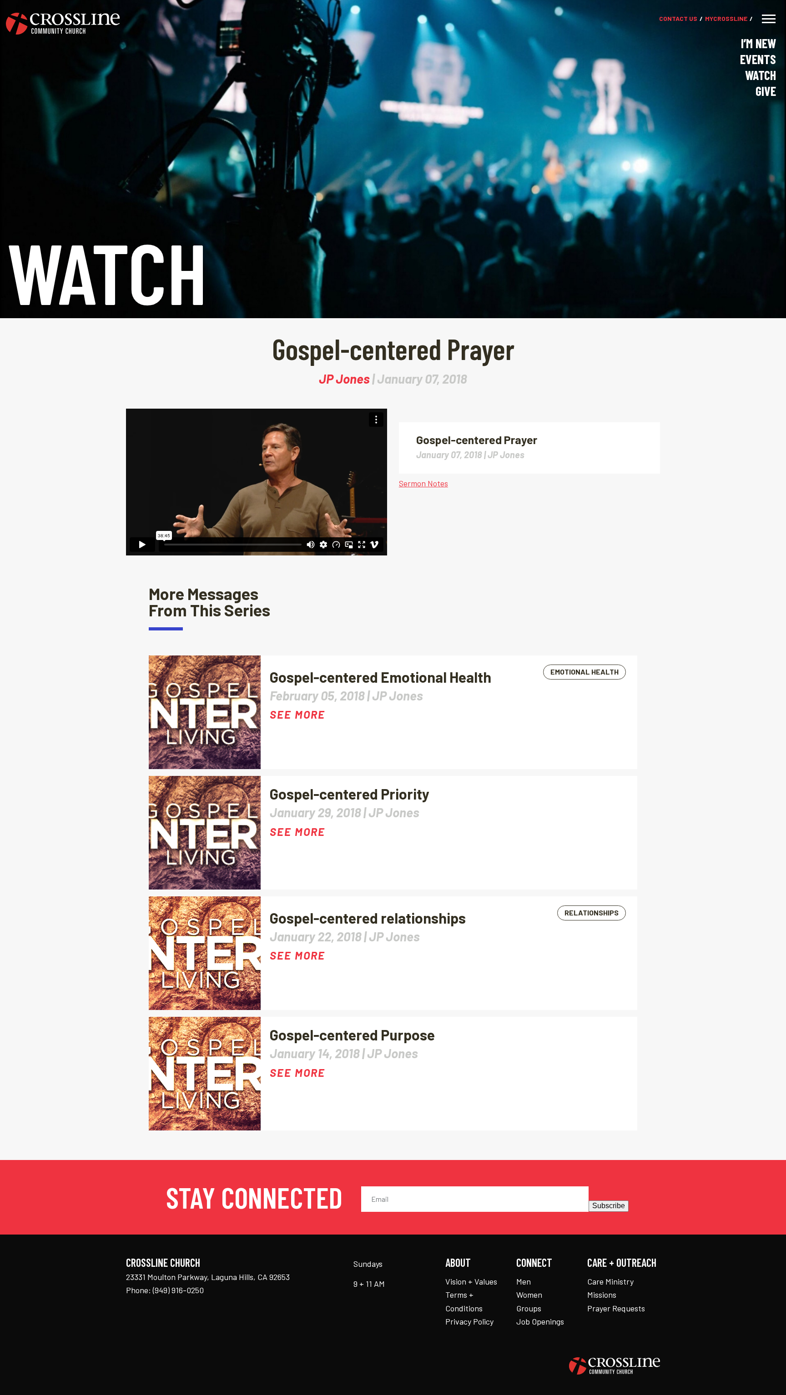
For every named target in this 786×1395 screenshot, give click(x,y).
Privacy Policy (469, 1321)
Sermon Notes (423, 483)
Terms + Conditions (464, 1301)
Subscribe (608, 1206)
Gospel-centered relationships (368, 917)
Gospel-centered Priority (349, 793)
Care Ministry (610, 1281)
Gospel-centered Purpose (352, 1034)
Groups (528, 1308)
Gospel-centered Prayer (476, 439)
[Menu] (768, 19)
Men (523, 1281)
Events (758, 59)
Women (529, 1295)
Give (766, 91)
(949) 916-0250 (178, 1290)
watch (760, 75)
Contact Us (678, 18)
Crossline (726, 18)
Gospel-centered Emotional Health (380, 676)
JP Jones (344, 378)
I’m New (758, 43)
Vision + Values (471, 1281)
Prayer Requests (616, 1308)
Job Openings (540, 1321)
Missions (601, 1295)
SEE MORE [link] (297, 714)
